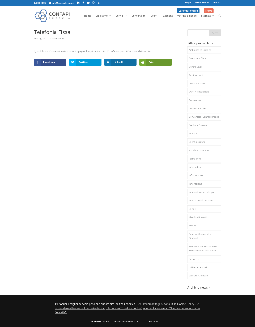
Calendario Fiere (197, 58)
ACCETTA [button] (153, 321)
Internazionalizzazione (201, 200)
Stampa (206, 16)
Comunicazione (197, 83)
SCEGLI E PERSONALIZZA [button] (126, 321)
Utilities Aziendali (198, 267)
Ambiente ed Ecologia (200, 49)
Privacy (193, 225)
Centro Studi (195, 66)
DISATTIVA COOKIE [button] (100, 321)
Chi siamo (102, 16)
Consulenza (195, 100)
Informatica (195, 167)
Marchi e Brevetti (198, 217)
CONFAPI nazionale (199, 91)
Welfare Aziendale (199, 275)
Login (188, 2)
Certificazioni (196, 75)
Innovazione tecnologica (202, 192)
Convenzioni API (197, 108)
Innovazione (195, 183)
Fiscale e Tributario (199, 150)
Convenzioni (138, 16)
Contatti (217, 2)
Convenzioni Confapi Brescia (204, 116)
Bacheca (168, 16)
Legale (192, 208)
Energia (193, 133)
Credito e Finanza (198, 125)
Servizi (120, 16)
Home (87, 16)
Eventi (154, 16)
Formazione (195, 158)
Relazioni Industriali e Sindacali (200, 236)
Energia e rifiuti (197, 141)
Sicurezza (194, 258)
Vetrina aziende (187, 16)
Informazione (196, 175)
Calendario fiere (188, 10)
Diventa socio (202, 2)
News (208, 10)
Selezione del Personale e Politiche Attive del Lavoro (203, 248)
